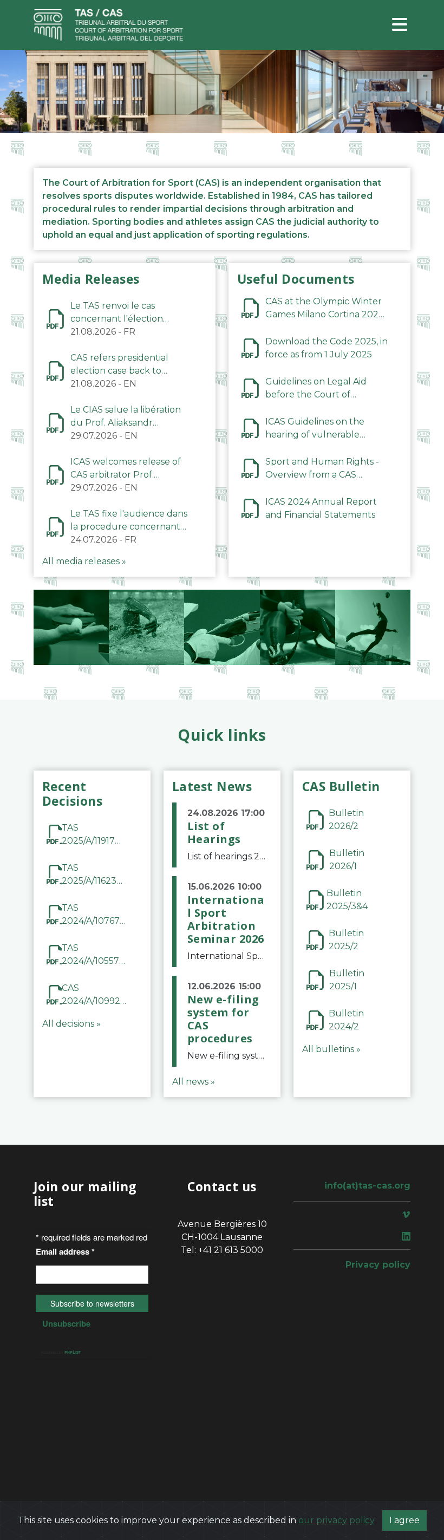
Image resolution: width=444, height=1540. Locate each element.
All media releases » (84, 561)
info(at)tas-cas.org (367, 1185)
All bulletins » (331, 1049)
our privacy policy (336, 1520)
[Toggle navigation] (399, 25)
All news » (193, 1081)
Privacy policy (377, 1265)
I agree (404, 1520)
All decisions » (71, 1024)
